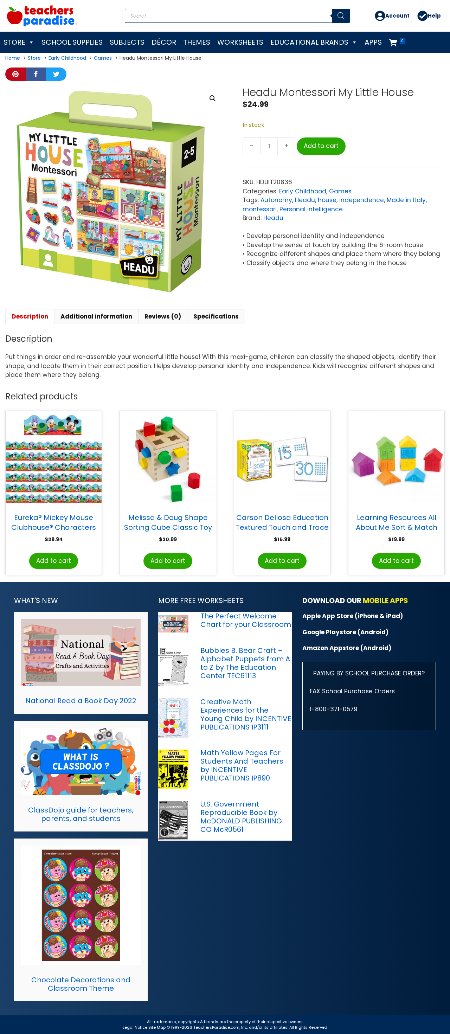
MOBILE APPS (385, 600)
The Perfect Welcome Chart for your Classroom (245, 620)
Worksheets (240, 42)
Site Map (157, 1027)
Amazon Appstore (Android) (346, 648)
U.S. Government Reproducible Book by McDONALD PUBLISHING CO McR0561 (241, 817)
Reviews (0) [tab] (162, 316)
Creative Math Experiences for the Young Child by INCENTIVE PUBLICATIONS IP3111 (245, 714)
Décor (164, 42)
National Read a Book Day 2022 (80, 701)
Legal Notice (135, 1027)
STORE (14, 42)
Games (340, 191)
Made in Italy (406, 200)
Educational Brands (309, 42)
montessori (260, 209)
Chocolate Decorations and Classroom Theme (80, 984)
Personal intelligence (311, 209)
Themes (196, 42)
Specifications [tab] (216, 316)
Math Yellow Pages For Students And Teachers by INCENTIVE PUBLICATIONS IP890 (241, 765)
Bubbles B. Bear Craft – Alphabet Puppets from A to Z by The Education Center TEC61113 (245, 663)
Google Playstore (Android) (345, 632)
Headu (305, 200)
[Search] (341, 16)
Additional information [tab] (96, 316)
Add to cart (321, 146)
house (327, 200)
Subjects (127, 42)
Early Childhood (302, 191)
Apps (373, 42)
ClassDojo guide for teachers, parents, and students (80, 814)
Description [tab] (30, 316)
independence (361, 200)
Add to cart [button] (53, 561)
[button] (212, 98)
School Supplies (72, 42)
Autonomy (276, 200)
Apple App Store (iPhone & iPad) (352, 616)
